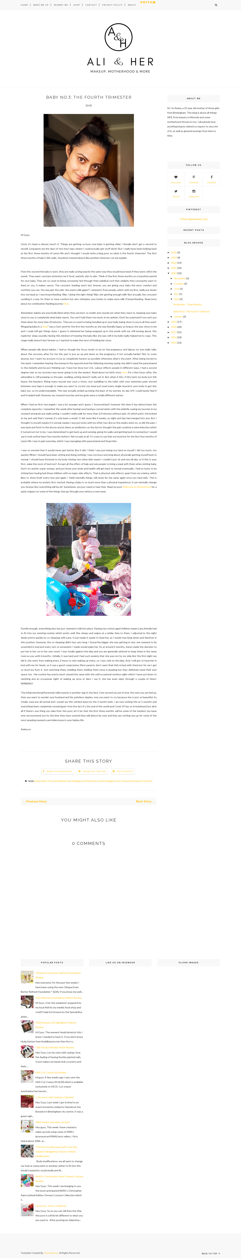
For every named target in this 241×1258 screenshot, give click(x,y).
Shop (76, 5)
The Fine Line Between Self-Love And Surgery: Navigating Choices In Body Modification (56, 1151)
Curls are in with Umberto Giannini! (54, 1097)
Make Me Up (41, 5)
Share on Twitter (94, 771)
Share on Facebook (59, 771)
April (176, 299)
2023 (174, 257)
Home (24, 5)
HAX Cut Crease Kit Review (50, 1072)
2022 (174, 262)
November (180, 278)
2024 (174, 252)
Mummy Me (61, 5)
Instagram (194, 197)
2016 (174, 337)
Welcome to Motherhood (137, 486)
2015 (174, 342)
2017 (174, 332)
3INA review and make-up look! (52, 1122)
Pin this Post (125, 771)
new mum (120, 780)
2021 (174, 267)
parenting (132, 780)
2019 (174, 321)
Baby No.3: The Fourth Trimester (191, 311)
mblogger (76, 780)
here (66, 303)
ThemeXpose (51, 1252)
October (179, 283)
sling (44, 326)
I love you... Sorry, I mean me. (51, 1205)
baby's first (47, 780)
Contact (91, 5)
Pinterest (193, 182)
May (176, 293)
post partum (145, 780)
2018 (174, 326)
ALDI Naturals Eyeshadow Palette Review (58, 997)
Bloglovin (176, 182)
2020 (174, 273)
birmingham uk (62, 780)
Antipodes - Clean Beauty (187, 304)
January (178, 316)
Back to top (210, 1253)
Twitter (176, 197)
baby (37, 780)
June (176, 288)
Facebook (211, 182)
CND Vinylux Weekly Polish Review (54, 1047)
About (132, 5)
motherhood (89, 780)
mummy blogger (105, 780)
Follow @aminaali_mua (193, 219)
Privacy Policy (112, 5)
